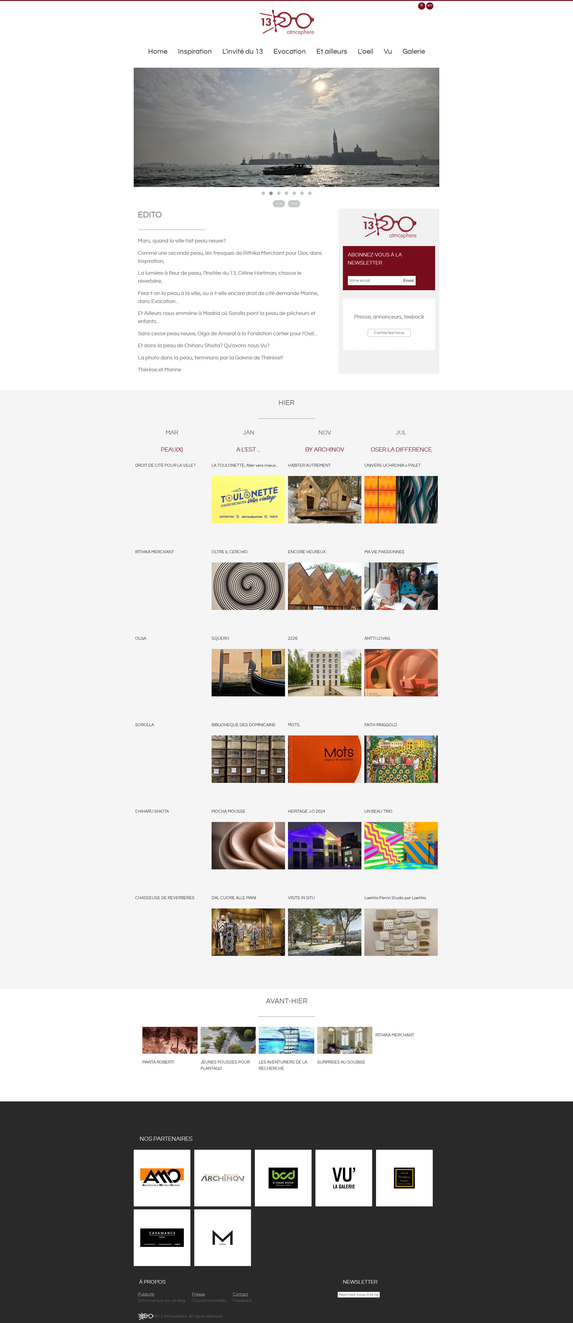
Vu (388, 51)
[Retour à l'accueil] (286, 22)
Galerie (414, 51)
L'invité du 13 (242, 51)
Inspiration (195, 51)
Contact (240, 1294)
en (429, 5)
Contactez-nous (389, 333)
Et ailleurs (331, 51)
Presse (198, 1294)
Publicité (146, 1294)
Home (157, 51)
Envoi (408, 281)
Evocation (289, 51)
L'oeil (365, 51)
